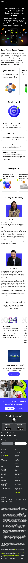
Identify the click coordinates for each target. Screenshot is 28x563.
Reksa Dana (17, 553)
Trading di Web (20, 2)
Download (19, 408)
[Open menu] (26, 2)
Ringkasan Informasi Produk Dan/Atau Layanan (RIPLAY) (12, 555)
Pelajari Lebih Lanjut (14, 374)
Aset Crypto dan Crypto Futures (11, 550)
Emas (14, 549)
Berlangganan (21, 443)
